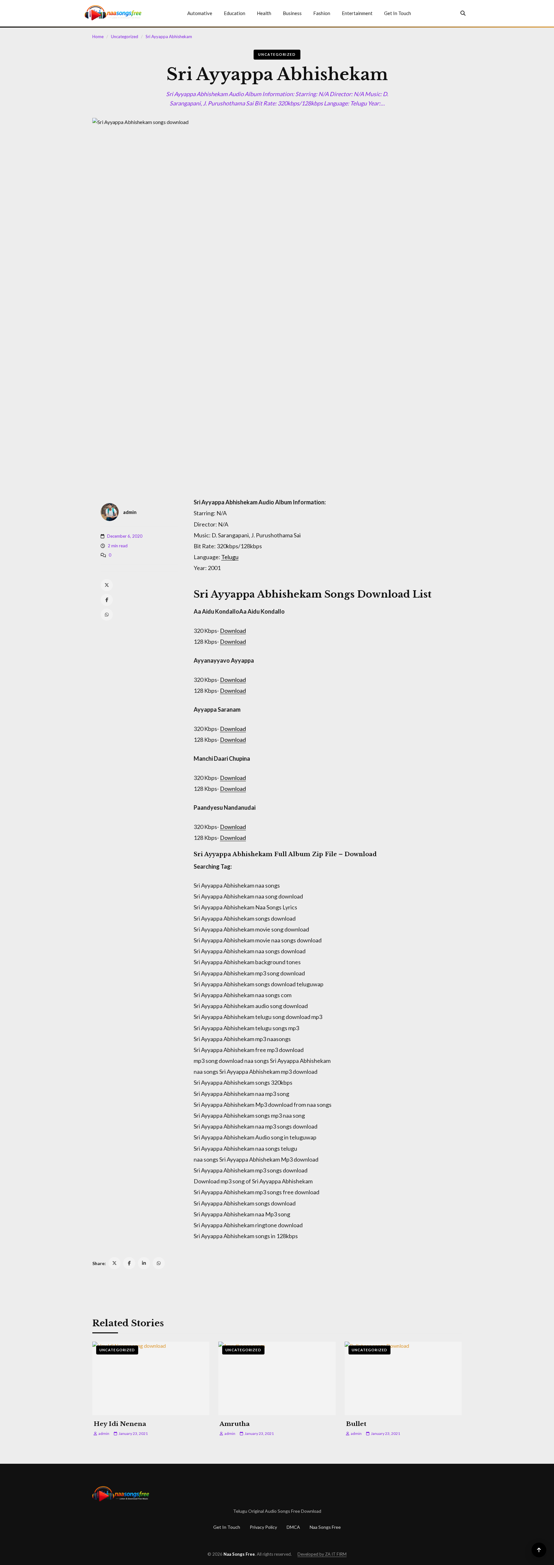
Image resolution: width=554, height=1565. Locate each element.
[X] (107, 585)
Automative (199, 13)
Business (292, 13)
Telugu (230, 556)
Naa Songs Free (325, 1527)
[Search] (463, 13)
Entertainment (357, 13)
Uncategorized (124, 36)
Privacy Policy (263, 1527)
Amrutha (235, 1424)
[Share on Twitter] (114, 1263)
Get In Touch (397, 13)
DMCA (293, 1527)
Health (264, 13)
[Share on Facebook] (129, 1263)
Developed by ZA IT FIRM (322, 1554)
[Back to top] (539, 1550)
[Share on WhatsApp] (159, 1263)
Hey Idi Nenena (120, 1424)
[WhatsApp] (107, 615)
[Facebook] (107, 600)
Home (98, 36)
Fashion (321, 13)
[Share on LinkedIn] (144, 1263)
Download (233, 630)
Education (234, 13)
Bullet (356, 1424)
